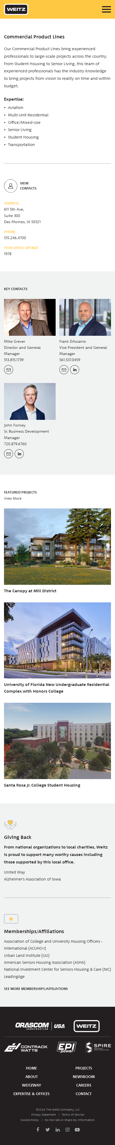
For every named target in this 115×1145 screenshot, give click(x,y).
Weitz (16, 9)
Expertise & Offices (31, 1094)
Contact (83, 1094)
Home (31, 1068)
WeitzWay (31, 1085)
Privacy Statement (43, 1114)
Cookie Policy (30, 1120)
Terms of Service (73, 1114)
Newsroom (84, 1077)
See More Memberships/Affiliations (36, 989)
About (31, 1077)
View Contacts (28, 185)
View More (12, 498)
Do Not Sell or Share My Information (70, 1120)
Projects (83, 1068)
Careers (83, 1085)
